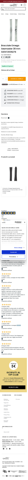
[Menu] (3, 5)
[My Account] (21, 5)
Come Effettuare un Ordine (7, 406)
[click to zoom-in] (13, 30)
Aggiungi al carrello (17, 79)
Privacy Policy (7, 414)
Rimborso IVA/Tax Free (6, 400)
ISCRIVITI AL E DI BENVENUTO (13, 1)
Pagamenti (6, 402)
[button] (24, 5)
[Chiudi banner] (24, 222)
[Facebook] (3, 448)
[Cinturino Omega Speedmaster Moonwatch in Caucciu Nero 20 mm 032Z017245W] (13, 174)
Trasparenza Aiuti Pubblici (7, 418)
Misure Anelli (6, 432)
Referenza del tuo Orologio (8, 70)
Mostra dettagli (18, 247)
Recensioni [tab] (5, 118)
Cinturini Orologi (13, 14)
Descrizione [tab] (4, 114)
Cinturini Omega (21, 14)
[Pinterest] (9, 448)
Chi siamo (18, 399)
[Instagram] (6, 448)
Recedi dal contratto (6, 421)
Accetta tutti (13, 252)
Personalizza (12, 256)
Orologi (6, 14)
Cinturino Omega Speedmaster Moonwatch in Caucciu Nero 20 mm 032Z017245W (12, 190)
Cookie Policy (6, 412)
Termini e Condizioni (6, 409)
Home (2, 14)
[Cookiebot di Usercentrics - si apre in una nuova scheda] (15, 222)
